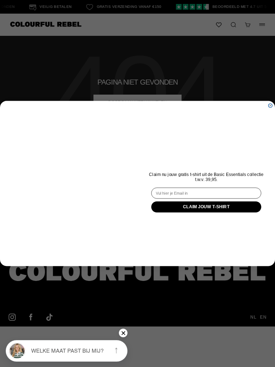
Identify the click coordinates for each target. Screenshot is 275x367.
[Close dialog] (270, 106)
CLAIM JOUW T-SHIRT (206, 207)
